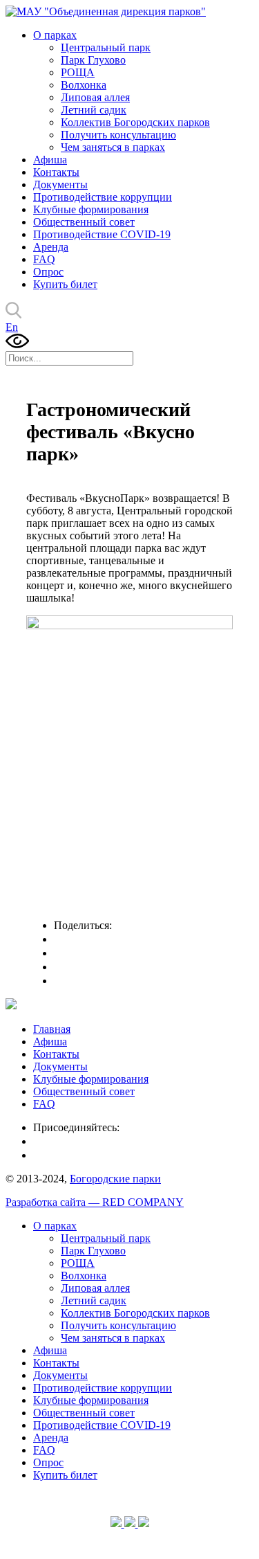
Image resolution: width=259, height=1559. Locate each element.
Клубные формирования (90, 209)
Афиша (50, 159)
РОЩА (78, 72)
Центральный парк (106, 47)
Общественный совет (84, 222)
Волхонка (83, 85)
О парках (55, 35)
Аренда (50, 247)
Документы (60, 184)
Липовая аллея (95, 97)
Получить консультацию (118, 135)
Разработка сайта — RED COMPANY (95, 1202)
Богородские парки (115, 1178)
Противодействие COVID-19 (102, 234)
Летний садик (93, 110)
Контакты (56, 172)
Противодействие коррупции (102, 197)
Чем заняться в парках (113, 147)
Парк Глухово (93, 60)
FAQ (44, 259)
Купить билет (65, 284)
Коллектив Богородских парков (135, 122)
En (12, 327)
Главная (51, 1029)
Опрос (48, 272)
